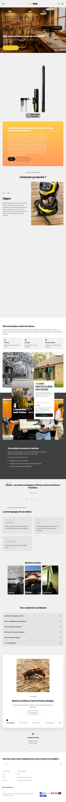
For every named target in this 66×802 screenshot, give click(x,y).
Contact (5, 780)
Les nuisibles (6, 771)
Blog (4, 774)
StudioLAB (11, 795)
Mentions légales (22, 771)
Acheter (11, 159)
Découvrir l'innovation (23, 159)
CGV (18, 774)
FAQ (4, 777)
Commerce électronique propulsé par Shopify (22, 793)
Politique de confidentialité (24, 777)
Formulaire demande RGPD (24, 780)
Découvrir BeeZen (11, 48)
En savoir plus (33, 712)
